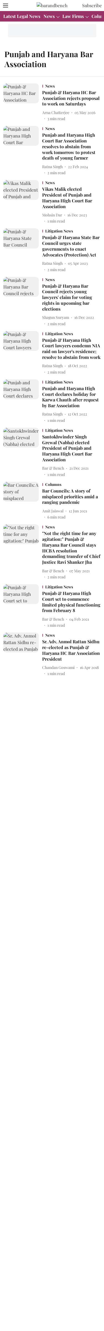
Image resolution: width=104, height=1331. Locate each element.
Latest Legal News (21, 16)
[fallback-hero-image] (22, 102)
